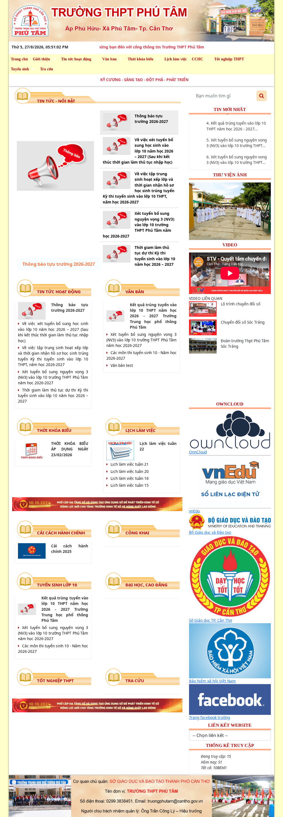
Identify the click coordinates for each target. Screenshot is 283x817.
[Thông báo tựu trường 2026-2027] (55, 165)
